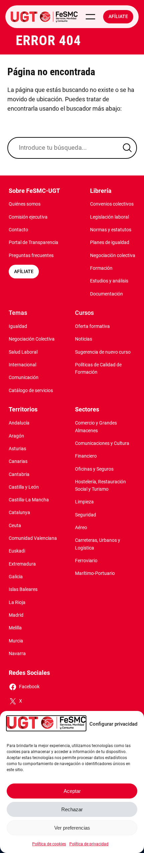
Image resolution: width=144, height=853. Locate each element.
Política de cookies (49, 844)
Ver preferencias (72, 828)
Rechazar (72, 809)
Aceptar (72, 791)
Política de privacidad (89, 844)
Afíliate (118, 16)
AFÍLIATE (23, 271)
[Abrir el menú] (90, 17)
